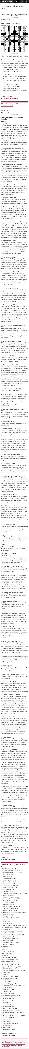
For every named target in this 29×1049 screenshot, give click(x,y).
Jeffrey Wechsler (6, 1041)
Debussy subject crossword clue (8, 1043)
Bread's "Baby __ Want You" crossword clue (15, 1042)
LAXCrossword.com (9, 1)
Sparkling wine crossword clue (15, 1045)
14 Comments (6, 1046)
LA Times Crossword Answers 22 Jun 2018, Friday (14, 14)
